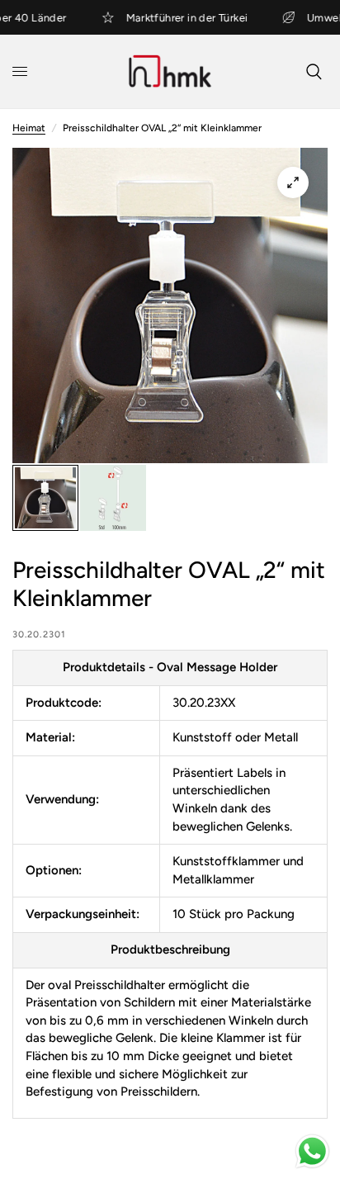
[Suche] (314, 71)
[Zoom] (293, 182)
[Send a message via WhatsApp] (312, 1151)
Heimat (28, 128)
